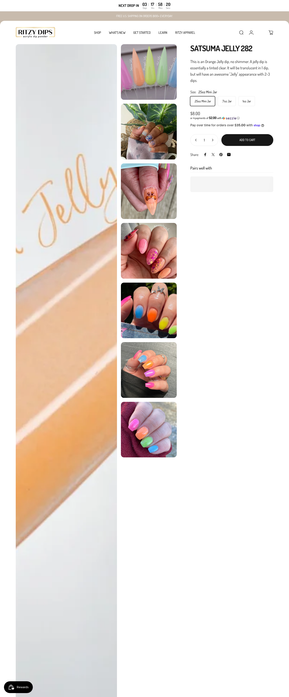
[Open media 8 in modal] (149, 429)
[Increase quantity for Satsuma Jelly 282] (213, 140)
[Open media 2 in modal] (149, 72)
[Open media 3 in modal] (149, 131)
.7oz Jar (227, 101)
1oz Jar (247, 101)
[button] (231, 118)
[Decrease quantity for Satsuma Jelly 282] (195, 140)
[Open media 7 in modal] (149, 370)
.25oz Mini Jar (202, 101)
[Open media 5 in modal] (149, 250)
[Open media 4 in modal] (149, 191)
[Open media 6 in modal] (149, 310)
